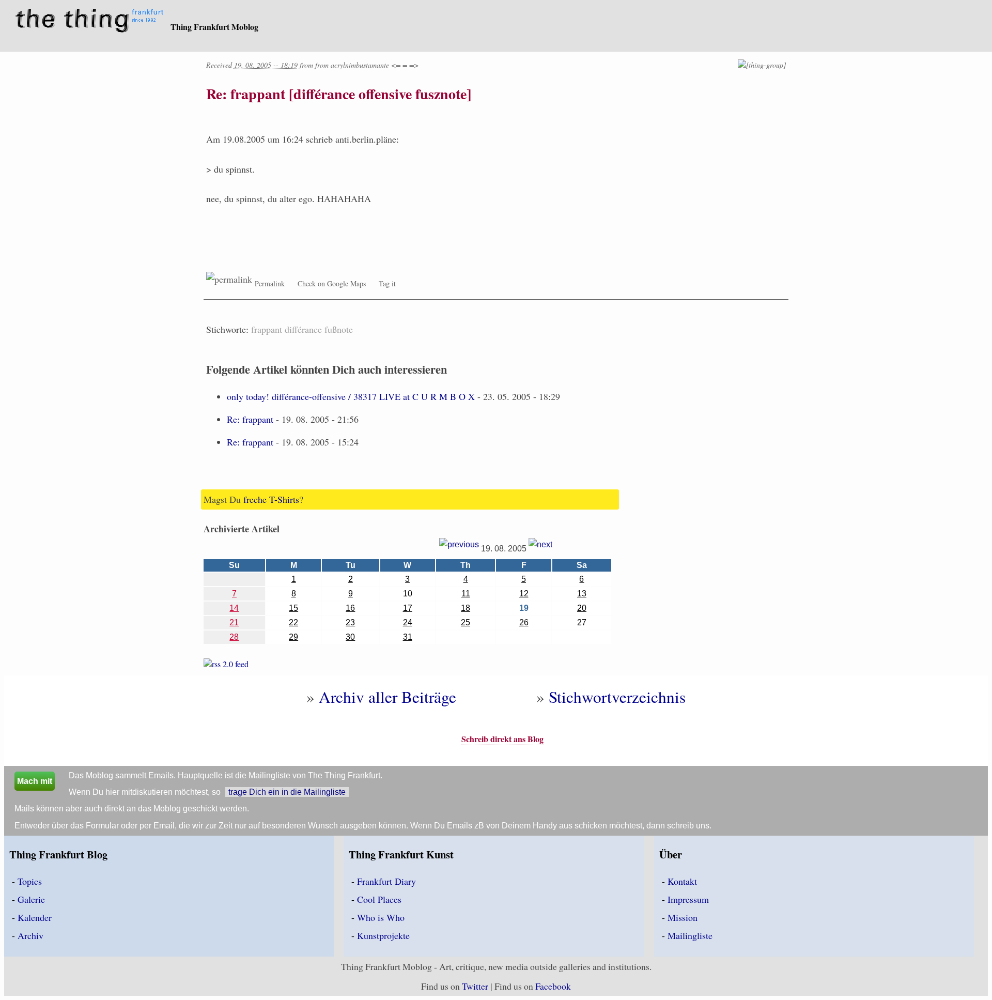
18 (465, 608)
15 (293, 608)
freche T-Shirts (271, 499)
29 (293, 637)
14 (234, 608)
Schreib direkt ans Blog (502, 739)
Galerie (31, 899)
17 (407, 608)
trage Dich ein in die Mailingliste (287, 792)
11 (465, 593)
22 (293, 622)
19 (524, 608)
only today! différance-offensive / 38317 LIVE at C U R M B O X (351, 396)
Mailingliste (690, 935)
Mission (683, 917)
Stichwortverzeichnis (617, 696)
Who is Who (381, 917)
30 (350, 637)
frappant (266, 329)
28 (234, 637)
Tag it (387, 283)
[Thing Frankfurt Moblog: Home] (92, 21)
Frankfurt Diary (386, 881)
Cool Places (379, 899)
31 (407, 637)
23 (350, 622)
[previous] (459, 548)
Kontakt (682, 881)
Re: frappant (250, 419)
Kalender (35, 917)
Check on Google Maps (332, 283)
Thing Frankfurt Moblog (214, 27)
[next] (540, 548)
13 (581, 593)
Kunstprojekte (383, 935)
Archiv (30, 935)
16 (350, 608)
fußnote (338, 329)
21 (234, 622)
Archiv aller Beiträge (387, 696)
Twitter (475, 986)
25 (465, 622)
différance (303, 329)
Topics (30, 881)
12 (524, 593)
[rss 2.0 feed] (226, 665)
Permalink (270, 283)
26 (524, 622)
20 (581, 608)
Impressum (688, 899)
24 (407, 622)
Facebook (553, 986)
